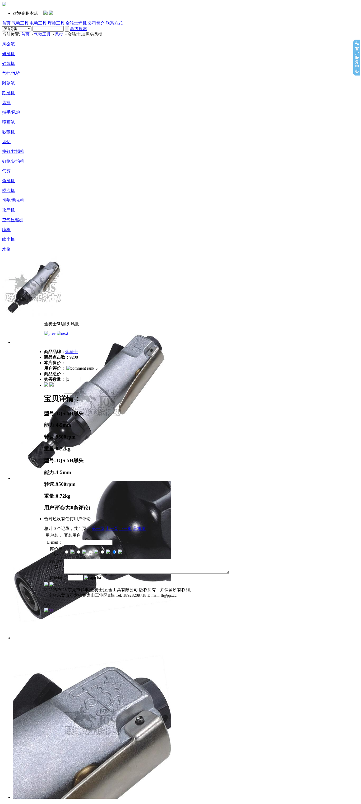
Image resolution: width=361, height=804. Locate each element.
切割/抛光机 (13, 200)
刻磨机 (8, 93)
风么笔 (8, 44)
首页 (6, 23)
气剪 (6, 171)
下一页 (125, 528)
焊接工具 (56, 23)
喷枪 (6, 229)
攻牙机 (8, 210)
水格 (6, 249)
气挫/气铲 (11, 73)
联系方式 (114, 23)
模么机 (8, 190)
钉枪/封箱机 (13, 161)
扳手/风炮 (11, 112)
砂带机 (8, 132)
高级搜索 (78, 28)
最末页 (139, 528)
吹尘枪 (8, 239)
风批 (59, 34)
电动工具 (38, 23)
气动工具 (20, 23)
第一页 (98, 528)
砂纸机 (8, 63)
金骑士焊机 (76, 23)
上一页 (111, 528)
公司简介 (96, 23)
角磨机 (8, 180)
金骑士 (71, 351)
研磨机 (8, 53)
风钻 (6, 141)
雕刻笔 (8, 83)
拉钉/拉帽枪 (13, 151)
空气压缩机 (12, 220)
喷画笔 (8, 122)
